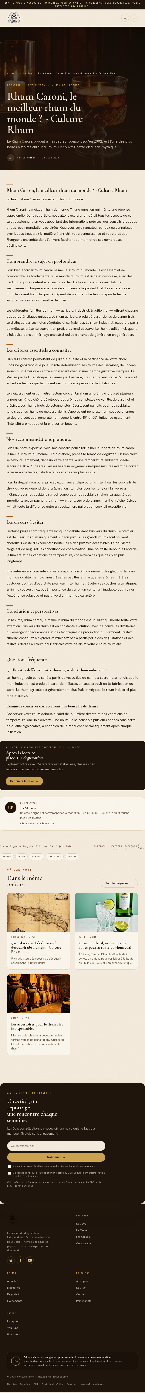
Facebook (128, 846)
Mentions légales (18, 1384)
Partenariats (83, 1301)
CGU (36, 1384)
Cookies (72, 1384)
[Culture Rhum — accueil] (14, 18)
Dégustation (14, 1294)
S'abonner (56, 1157)
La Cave (81, 1223)
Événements (14, 1301)
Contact (81, 1294)
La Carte (81, 1230)
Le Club (81, 1287)
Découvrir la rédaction (38, 823)
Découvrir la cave (24, 781)
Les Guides (83, 1237)
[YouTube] (30, 1260)
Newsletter (14, 1334)
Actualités (13, 1281)
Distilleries (13, 1287)
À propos (82, 1281)
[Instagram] (11, 1260)
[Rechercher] (125, 18)
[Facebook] (20, 1260)
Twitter (115, 846)
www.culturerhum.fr (93, 1384)
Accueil (12, 73)
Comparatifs (84, 1243)
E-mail (141, 846)
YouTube (12, 1328)
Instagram (13, 1321)
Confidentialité (52, 1384)
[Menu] (134, 18)
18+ (16, 1361)
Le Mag (27, 73)
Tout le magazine (119, 883)
